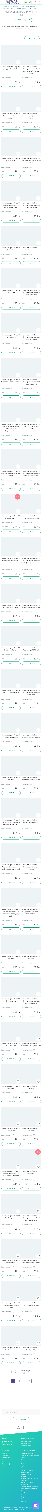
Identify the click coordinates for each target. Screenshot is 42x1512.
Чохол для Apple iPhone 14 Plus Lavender (11, 1262)
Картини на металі (27, 1482)
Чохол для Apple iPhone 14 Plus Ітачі (11, 779)
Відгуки (4, 1460)
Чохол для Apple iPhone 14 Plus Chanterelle (31, 1172)
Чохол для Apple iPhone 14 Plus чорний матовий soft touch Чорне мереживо (11, 1173)
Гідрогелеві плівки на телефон (30, 1455)
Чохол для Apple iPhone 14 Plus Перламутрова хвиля (31, 736)
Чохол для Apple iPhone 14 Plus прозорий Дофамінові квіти (31, 116)
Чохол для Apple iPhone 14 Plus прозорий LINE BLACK (31, 606)
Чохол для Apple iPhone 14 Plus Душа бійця (31, 1349)
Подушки (24, 1497)
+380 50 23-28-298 (26, 1446)
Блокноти (24, 1480)
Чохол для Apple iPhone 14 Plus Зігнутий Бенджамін (11, 606)
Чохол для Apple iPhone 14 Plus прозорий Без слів (31, 821)
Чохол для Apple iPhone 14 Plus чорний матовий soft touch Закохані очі (31, 337)
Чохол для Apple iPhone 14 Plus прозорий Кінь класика (10, 381)
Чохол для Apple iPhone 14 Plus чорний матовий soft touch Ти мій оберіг (31, 1001)
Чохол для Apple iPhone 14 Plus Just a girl (11, 159)
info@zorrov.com (7, 1444)
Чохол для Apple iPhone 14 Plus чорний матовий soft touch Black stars (31, 292)
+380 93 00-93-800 (26, 1441)
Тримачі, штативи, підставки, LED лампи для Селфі (30, 1478)
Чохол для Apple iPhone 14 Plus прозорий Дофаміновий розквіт (11, 473)
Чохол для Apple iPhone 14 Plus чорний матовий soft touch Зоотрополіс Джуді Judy (11, 913)
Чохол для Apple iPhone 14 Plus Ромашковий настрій (31, 1262)
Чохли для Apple (7, 8)
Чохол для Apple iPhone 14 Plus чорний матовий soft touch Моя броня (31, 205)
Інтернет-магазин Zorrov (10, 6)
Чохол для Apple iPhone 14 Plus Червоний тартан (31, 517)
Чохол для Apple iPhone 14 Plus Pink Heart (11, 291)
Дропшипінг (6, 1457)
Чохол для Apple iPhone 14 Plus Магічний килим (11, 736)
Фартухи (23, 1476)
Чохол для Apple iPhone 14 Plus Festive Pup (11, 1045)
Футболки (24, 1464)
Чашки (23, 1457)
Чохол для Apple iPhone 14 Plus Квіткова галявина (11, 691)
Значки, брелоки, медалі (29, 1488)
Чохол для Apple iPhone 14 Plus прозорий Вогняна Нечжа (11, 1305)
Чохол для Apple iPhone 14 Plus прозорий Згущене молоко (31, 867)
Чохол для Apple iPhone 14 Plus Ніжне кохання (31, 249)
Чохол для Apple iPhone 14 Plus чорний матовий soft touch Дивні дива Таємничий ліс (31, 562)
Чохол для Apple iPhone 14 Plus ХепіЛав (11, 249)
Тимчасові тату (25, 1484)
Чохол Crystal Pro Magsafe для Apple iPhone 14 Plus (11, 68)
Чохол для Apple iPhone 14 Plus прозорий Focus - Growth (31, 427)
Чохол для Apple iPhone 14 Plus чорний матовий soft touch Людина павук (11, 205)
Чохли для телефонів (28, 6)
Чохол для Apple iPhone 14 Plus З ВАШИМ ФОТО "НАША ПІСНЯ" (31, 160)
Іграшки (23, 1501)
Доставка (5, 1455)
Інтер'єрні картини (27, 1493)
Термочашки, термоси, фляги (30, 1460)
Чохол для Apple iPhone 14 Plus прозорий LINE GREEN (31, 779)
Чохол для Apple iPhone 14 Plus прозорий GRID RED (31, 649)
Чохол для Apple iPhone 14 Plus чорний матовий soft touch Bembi (31, 692)
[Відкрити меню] (3, 2)
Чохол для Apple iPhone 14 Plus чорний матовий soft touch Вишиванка (31, 1218)
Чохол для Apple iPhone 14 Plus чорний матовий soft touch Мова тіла (31, 382)
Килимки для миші (26, 1474)
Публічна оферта (7, 1464)
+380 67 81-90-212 (26, 1444)
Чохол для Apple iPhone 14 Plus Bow (11, 957)
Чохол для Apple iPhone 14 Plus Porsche (31, 1130)
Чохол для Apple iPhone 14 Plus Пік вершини (11, 1349)
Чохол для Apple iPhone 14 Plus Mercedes (11, 1130)
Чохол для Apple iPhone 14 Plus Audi (31, 1087)
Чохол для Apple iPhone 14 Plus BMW (11, 1087)
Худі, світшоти (25, 1466)
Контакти (5, 1462)
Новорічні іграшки (27, 1470)
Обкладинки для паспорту (29, 1486)
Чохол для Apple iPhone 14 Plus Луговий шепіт (11, 649)
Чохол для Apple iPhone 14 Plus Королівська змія (31, 1304)
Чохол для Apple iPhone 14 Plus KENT (31, 957)
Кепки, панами (25, 1491)
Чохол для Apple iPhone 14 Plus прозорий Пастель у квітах (11, 561)
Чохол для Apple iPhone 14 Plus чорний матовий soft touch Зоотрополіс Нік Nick (10, 867)
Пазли (23, 1462)
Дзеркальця (25, 1499)
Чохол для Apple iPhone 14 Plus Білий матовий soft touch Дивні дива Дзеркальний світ (11, 428)
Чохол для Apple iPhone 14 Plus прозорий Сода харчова (31, 1045)
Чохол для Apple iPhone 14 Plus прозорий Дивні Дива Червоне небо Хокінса (11, 822)
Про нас (4, 1453)
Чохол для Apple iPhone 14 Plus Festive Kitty (11, 517)
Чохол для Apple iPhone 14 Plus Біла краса (11, 1000)
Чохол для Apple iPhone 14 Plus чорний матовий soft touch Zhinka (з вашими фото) (31, 70)
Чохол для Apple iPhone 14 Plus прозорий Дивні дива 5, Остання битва (31, 912)
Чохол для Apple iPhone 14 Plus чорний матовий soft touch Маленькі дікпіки (31, 473)
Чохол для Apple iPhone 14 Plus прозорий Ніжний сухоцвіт (11, 116)
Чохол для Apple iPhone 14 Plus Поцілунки (11, 336)
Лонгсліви (24, 1468)
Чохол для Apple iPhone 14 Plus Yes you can (11, 1217)
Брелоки (23, 1495)
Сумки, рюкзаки (26, 1472)
